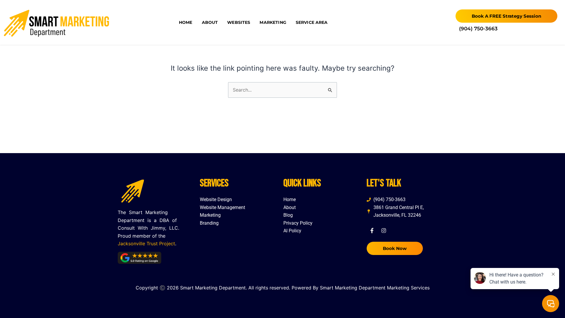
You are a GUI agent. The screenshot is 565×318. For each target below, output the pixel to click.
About (210, 22)
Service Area (312, 22)
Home (185, 22)
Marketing (273, 22)
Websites (238, 22)
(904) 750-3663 (478, 29)
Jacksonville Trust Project (146, 243)
